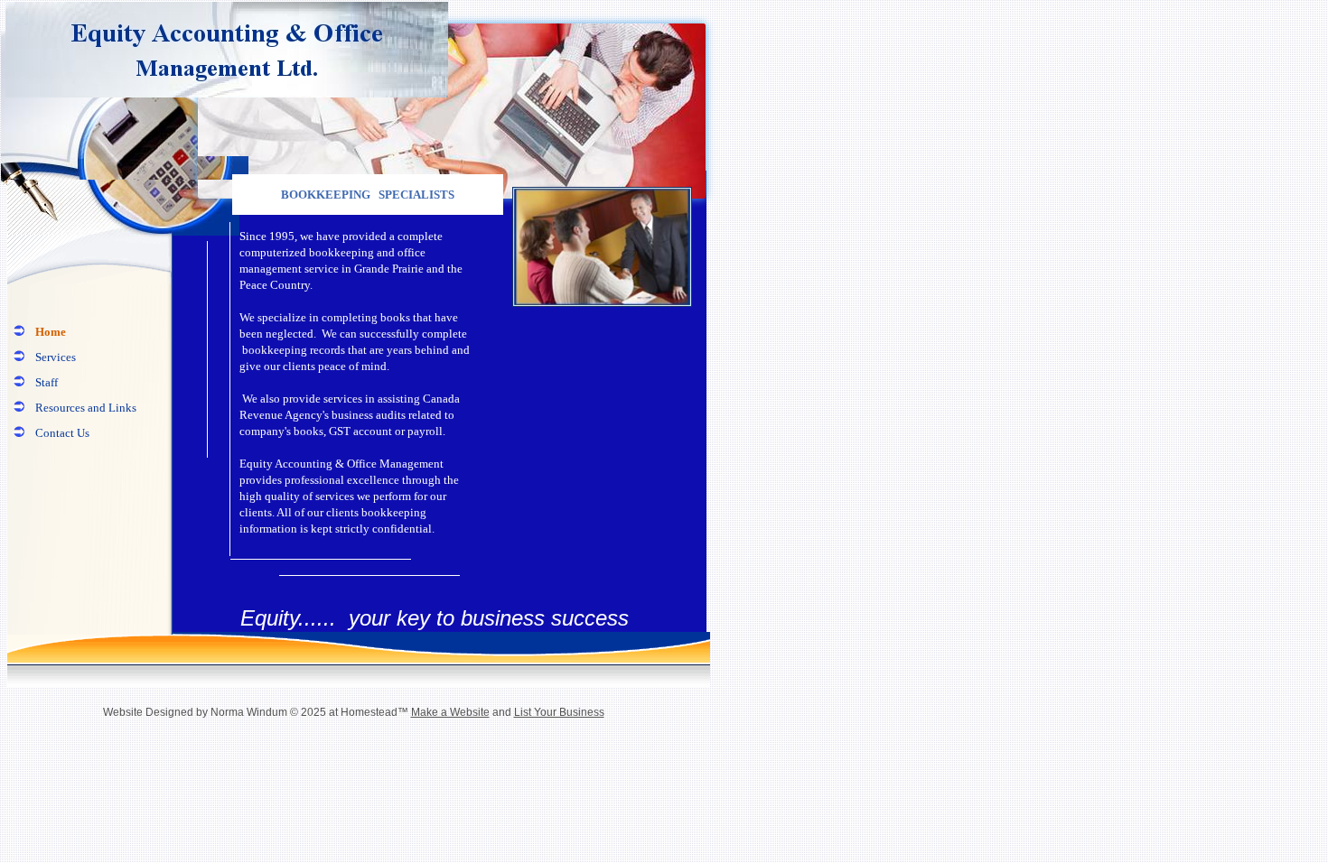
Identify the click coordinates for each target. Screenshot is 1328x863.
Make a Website (450, 712)
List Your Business (559, 712)
